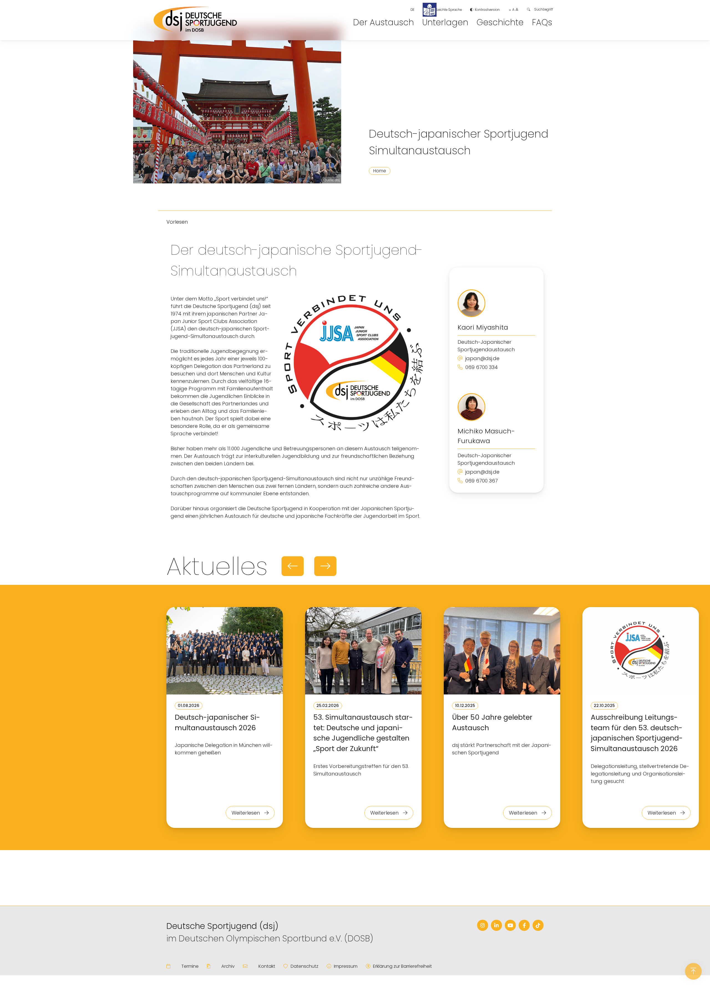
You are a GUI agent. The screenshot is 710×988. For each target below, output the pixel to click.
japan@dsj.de (482, 358)
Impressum (345, 966)
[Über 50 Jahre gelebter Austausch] (502, 651)
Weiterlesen (246, 812)
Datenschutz (304, 966)
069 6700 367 (481, 480)
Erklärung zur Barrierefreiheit (402, 966)
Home (379, 171)
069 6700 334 (481, 367)
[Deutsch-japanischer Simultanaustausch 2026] (224, 651)
